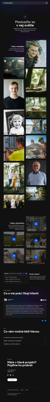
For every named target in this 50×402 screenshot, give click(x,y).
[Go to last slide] (43, 320)
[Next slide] (45, 320)
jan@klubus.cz (10, 371)
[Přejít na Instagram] (10, 375)
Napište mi (12, 379)
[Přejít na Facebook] (7, 375)
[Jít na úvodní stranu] (7, 3)
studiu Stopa (35, 276)
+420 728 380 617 (11, 370)
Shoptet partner (14, 394)
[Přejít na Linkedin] (13, 375)
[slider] (11, 273)
